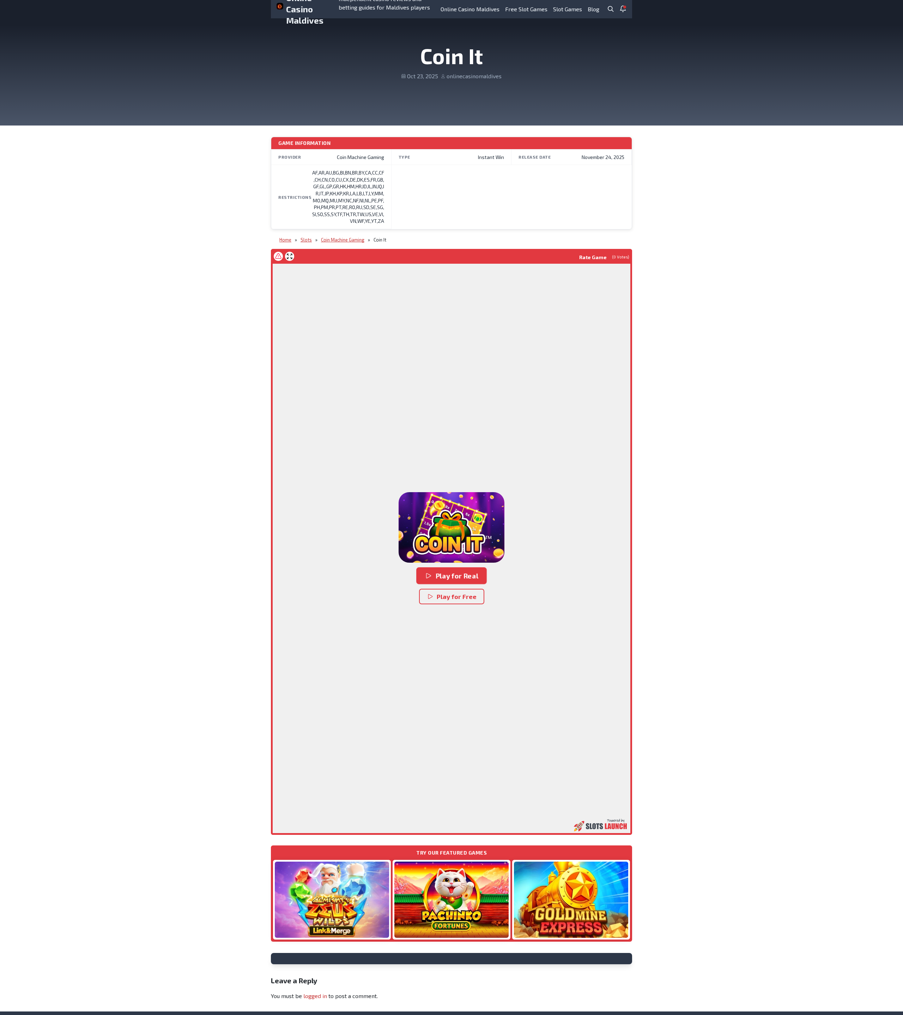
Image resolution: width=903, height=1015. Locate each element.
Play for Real (456, 575)
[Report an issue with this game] (278, 256)
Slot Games (567, 9)
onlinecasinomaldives (474, 76)
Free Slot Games (526, 9)
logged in (315, 995)
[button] (451, 527)
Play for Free (457, 596)
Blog (593, 9)
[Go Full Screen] (289, 256)
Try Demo (332, 899)
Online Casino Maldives (470, 9)
